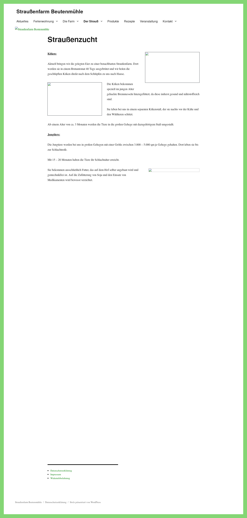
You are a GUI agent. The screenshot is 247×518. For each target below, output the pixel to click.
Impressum (55, 474)
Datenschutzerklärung (61, 470)
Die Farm (68, 21)
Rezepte (129, 21)
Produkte (113, 21)
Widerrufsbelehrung (60, 478)
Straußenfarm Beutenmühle (49, 11)
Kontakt (168, 21)
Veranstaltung (149, 21)
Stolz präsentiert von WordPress (85, 502)
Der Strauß (91, 21)
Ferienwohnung (43, 21)
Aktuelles (22, 21)
